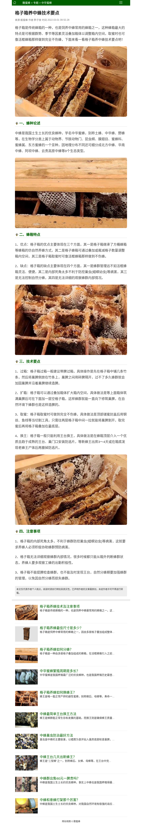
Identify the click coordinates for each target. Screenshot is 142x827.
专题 (35, 2)
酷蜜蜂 (26, 2)
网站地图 (66, 821)
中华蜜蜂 (46, 2)
